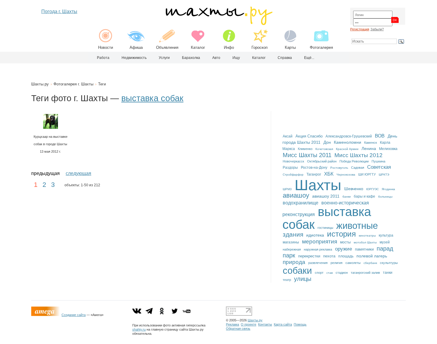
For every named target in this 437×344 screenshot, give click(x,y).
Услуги (164, 58)
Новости (105, 47)
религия (336, 263)
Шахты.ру (40, 84)
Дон (327, 142)
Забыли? (377, 29)
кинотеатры (367, 235)
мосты (345, 242)
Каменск (370, 142)
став (329, 272)
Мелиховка (388, 149)
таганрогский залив (365, 272)
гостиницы (325, 227)
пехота (329, 256)
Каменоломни (347, 142)
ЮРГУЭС (372, 189)
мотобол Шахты (365, 242)
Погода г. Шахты (59, 11)
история (341, 233)
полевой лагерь (371, 256)
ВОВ (380, 135)
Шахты (318, 184)
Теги (102, 84)
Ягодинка (388, 189)
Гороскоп (259, 47)
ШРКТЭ (384, 174)
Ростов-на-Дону (314, 167)
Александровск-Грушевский (349, 136)
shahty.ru (139, 329)
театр (287, 280)
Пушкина (378, 161)
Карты (290, 47)
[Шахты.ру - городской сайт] (218, 23)
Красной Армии (347, 149)
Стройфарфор (293, 174)
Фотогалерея (321, 47)
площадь (345, 256)
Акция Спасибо (309, 136)
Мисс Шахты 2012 (358, 155)
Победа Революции (354, 161)
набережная (292, 249)
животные (357, 226)
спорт (319, 272)
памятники (364, 249)
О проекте (248, 324)
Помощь (300, 324)
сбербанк (370, 263)
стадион (342, 272)
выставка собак (152, 98)
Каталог (198, 47)
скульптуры (389, 263)
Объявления (167, 47)
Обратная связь (238, 328)
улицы (302, 279)
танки (387, 272)
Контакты (265, 324)
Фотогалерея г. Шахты (73, 84)
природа (294, 262)
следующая (78, 173)
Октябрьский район (322, 161)
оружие (343, 249)
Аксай (288, 136)
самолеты (353, 263)
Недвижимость (134, 58)
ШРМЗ (287, 189)
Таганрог (313, 174)
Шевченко (353, 188)
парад (385, 248)
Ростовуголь (339, 167)
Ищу (236, 58)
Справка (285, 58)
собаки (297, 270)
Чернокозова (346, 174)
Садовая (357, 167)
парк (289, 255)
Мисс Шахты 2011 (307, 154)
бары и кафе (364, 196)
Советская (379, 167)
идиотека (315, 235)
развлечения (318, 263)
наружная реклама (318, 249)
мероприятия (319, 241)
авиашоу (296, 195)
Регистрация (359, 29)
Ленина (368, 148)
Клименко (305, 149)
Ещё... (309, 58)
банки (346, 196)
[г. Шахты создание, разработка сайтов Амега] (46, 315)
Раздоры (290, 167)
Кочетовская (324, 149)
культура (386, 235)
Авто (216, 58)
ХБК (329, 174)
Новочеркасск (293, 161)
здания (293, 234)
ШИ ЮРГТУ (367, 174)
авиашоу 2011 (325, 196)
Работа (103, 58)
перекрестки (309, 256)
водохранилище (300, 202)
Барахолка (191, 58)
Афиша (136, 47)
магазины (291, 242)
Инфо (229, 47)
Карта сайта (283, 324)
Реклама (232, 324)
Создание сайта (74, 315)
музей (385, 242)
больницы (385, 196)
